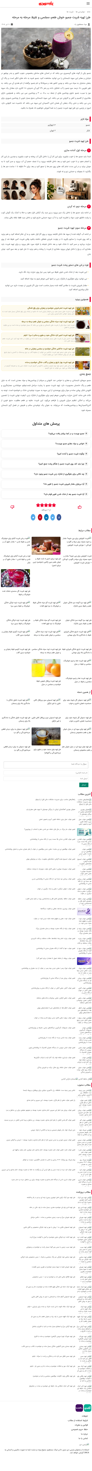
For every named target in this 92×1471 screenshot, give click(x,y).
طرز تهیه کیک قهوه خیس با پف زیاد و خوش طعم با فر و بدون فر (53, 1316)
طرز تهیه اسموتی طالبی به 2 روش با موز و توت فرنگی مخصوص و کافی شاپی (49, 1227)
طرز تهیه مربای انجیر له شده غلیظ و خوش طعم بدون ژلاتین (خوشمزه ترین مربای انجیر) (47, 562)
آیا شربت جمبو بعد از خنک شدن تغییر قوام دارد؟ (64, 494)
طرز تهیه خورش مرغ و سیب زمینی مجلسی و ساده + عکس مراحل (53, 1217)
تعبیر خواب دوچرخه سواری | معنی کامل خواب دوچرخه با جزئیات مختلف (51, 869)
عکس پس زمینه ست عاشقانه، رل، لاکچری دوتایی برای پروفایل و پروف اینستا (49, 1090)
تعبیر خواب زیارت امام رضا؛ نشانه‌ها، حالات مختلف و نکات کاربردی (53, 938)
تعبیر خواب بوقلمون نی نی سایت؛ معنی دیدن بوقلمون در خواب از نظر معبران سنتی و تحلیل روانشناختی (40, 849)
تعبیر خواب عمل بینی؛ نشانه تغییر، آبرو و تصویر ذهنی (57, 819)
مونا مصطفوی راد (80, 24)
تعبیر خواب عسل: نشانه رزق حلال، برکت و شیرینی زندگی (56, 1067)
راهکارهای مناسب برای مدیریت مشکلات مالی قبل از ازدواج (55, 799)
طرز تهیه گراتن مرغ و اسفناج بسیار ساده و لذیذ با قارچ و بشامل (53, 1326)
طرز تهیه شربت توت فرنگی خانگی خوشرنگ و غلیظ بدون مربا (18, 622)
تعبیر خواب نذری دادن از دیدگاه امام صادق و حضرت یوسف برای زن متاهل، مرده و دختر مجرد (43, 1180)
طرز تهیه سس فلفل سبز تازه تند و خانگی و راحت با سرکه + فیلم (53, 1356)
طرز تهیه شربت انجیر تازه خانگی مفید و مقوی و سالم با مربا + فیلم (49, 335)
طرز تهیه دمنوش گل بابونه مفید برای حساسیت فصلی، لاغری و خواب (78, 719)
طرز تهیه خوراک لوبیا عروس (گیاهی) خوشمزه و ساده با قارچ (54, 1336)
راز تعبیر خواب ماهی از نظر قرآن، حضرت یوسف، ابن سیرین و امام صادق (51, 1100)
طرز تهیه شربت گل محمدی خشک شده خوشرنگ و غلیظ (16, 593)
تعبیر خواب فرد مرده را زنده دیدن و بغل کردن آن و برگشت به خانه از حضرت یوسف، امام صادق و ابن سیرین (38, 1170)
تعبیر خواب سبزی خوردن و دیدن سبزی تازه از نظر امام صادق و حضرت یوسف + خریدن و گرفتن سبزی (40, 1140)
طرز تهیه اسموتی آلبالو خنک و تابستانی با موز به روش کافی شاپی (53, 1297)
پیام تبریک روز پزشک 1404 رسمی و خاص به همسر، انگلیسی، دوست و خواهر (49, 1160)
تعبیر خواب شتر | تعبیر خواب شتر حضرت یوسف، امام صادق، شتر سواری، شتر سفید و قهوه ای (44, 1150)
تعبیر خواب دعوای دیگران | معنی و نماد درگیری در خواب (56, 889)
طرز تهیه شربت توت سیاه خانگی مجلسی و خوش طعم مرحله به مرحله (48, 321)
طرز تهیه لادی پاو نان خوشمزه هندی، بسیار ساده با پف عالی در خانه (52, 1207)
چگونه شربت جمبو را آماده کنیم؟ (70, 453)
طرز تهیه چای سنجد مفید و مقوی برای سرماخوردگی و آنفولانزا (47, 751)
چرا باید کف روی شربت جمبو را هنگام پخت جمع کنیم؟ (61, 463)
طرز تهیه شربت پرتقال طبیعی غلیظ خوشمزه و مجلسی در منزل (48, 683)
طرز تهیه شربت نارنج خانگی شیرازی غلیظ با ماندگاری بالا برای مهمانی (77, 651)
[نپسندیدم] (12, 506)
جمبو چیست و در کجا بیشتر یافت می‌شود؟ (66, 433)
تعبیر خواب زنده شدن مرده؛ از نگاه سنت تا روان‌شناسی (56, 1038)
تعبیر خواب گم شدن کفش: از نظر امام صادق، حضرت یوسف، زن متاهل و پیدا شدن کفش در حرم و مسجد (39, 1120)
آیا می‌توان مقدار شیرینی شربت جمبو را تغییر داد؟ (63, 484)
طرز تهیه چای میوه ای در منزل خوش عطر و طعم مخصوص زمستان (77, 748)
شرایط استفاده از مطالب (78, 1420)
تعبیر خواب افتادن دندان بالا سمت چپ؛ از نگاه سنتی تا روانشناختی (52, 839)
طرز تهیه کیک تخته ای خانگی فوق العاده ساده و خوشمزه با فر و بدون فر (50, 1287)
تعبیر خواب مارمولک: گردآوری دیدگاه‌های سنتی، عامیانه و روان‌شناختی (52, 1028)
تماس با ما (83, 1438)
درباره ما (84, 1433)
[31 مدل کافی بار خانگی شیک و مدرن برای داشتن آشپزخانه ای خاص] (69, 189)
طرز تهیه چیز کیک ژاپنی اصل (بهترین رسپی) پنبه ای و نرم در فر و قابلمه (51, 1197)
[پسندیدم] (79, 506)
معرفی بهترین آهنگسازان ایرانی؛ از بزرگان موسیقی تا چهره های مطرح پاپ (50, 809)
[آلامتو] (87, 1411)
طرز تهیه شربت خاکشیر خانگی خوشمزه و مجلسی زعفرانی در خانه (49, 348)
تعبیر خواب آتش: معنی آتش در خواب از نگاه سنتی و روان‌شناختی (53, 988)
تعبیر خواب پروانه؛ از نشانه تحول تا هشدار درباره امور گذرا (56, 958)
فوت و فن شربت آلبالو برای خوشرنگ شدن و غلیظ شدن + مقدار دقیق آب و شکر (16, 559)
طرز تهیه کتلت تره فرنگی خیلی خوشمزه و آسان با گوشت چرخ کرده (52, 1237)
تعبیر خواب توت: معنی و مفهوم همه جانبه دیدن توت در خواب (54, 918)
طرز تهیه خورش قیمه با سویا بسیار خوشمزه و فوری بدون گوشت (53, 1267)
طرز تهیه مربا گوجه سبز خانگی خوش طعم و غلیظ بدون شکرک (79, 622)
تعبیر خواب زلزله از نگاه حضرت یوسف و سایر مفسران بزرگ (55, 928)
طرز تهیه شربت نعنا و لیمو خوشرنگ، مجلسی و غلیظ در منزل (79, 680)
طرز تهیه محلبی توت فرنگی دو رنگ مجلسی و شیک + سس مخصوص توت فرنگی (48, 1257)
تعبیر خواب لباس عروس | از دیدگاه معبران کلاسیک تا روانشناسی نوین (52, 1048)
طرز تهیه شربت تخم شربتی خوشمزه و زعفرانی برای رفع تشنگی (51, 308)
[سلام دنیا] (79, 1411)
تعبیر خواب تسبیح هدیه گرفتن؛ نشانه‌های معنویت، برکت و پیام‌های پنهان (50, 859)
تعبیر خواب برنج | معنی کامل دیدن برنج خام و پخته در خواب (54, 1018)
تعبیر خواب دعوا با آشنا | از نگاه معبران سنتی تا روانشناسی (55, 948)
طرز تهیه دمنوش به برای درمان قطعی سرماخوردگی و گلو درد (17, 748)
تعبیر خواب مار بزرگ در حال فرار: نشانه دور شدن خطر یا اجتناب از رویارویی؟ (49, 829)
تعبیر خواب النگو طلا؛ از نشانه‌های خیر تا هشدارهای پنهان (56, 1008)
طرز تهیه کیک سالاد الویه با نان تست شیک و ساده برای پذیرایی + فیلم (51, 1307)
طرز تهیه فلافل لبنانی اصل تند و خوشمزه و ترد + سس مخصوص (53, 1277)
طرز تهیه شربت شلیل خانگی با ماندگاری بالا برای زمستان (16, 719)
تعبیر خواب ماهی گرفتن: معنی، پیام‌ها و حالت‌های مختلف (55, 998)
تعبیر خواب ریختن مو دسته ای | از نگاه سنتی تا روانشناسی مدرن (53, 879)
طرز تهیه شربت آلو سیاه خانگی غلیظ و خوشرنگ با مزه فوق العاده (47, 622)
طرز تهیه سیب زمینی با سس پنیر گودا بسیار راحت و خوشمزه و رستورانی (50, 1247)
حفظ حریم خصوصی (79, 1429)
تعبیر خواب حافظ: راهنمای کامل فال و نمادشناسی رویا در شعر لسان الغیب (50, 899)
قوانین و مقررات (81, 1425)
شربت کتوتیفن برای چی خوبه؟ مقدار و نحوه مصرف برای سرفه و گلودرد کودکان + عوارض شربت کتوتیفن (77, 559)
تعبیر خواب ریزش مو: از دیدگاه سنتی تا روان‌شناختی (58, 978)
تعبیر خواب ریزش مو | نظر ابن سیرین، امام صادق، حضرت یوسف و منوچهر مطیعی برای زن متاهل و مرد (40, 1110)
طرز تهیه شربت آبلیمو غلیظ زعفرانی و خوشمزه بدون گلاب (17, 651)
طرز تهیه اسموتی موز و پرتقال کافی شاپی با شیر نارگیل (46, 719)
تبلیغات (85, 1416)
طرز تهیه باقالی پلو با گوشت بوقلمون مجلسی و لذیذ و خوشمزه (54, 1376)
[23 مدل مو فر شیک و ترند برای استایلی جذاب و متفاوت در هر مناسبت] (23, 189)
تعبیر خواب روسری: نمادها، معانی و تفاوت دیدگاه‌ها (58, 909)
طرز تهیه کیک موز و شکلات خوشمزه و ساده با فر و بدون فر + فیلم (52, 1366)
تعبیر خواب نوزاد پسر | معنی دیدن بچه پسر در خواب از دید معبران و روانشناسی (48, 968)
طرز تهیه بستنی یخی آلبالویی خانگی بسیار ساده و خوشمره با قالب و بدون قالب (48, 1346)
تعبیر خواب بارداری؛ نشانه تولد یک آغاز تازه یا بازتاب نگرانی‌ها (54, 1057)
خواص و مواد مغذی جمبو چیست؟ (69, 443)
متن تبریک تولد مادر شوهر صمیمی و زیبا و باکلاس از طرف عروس (53, 1130)
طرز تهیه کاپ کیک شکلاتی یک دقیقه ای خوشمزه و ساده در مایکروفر (52, 1386)
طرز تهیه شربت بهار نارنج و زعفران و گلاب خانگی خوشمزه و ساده (49, 362)
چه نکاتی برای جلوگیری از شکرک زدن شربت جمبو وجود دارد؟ (59, 474)
